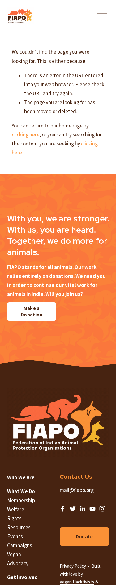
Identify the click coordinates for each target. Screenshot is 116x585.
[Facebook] (63, 509)
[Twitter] (73, 509)
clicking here (26, 134)
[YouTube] (92, 509)
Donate (84, 536)
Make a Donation (32, 311)
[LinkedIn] (82, 509)
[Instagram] (102, 509)
